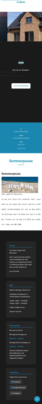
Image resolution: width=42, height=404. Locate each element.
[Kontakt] (37, 399)
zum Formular (14, 271)
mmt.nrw (18, 311)
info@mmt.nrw (20, 307)
